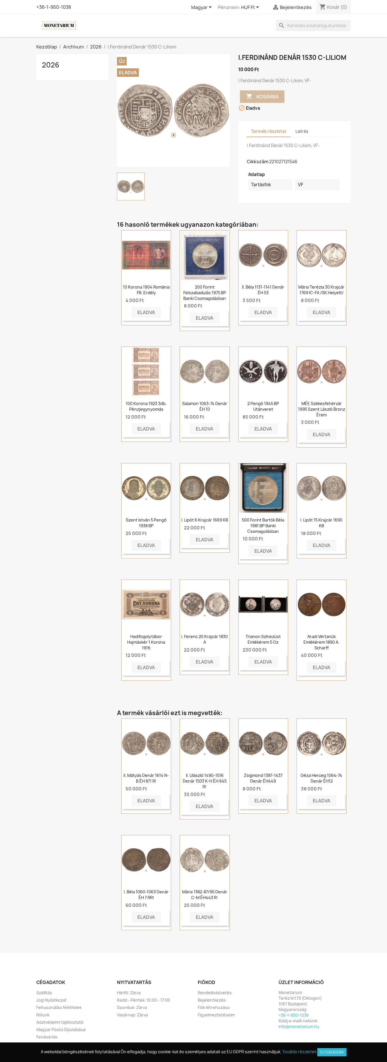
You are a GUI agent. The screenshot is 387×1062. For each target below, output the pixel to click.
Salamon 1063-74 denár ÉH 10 (204, 406)
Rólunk (42, 1015)
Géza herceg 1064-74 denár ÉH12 (321, 778)
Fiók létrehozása (213, 1007)
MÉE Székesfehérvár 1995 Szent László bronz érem (321, 409)
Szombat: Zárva (132, 1007)
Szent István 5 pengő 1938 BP (146, 522)
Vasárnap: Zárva (132, 1015)
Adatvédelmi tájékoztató (60, 1022)
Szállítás (44, 992)
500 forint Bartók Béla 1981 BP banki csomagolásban (263, 525)
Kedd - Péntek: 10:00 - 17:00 (143, 1000)
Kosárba (262, 96)
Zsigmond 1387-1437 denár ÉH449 (263, 778)
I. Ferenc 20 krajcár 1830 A (204, 639)
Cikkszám (257, 161)
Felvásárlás (47, 1037)
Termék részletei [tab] (268, 131)
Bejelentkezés (212, 1000)
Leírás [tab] (301, 131)
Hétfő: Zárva (129, 992)
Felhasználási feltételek (59, 1007)
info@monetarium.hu (298, 1026)
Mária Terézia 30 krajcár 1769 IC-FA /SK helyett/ (321, 289)
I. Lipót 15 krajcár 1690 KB (321, 522)
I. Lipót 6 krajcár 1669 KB (204, 520)
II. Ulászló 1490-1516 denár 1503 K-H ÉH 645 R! (205, 781)
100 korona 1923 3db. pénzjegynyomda (146, 406)
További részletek (299, 1051)
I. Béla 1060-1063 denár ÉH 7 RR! (146, 894)
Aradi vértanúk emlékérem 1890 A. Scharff (321, 642)
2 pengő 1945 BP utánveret (263, 406)
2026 (50, 65)
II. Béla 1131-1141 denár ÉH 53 (263, 289)
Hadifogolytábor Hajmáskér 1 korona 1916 (146, 642)
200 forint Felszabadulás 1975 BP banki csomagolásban (204, 292)
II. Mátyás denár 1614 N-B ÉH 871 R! (146, 778)
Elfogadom (331, 1052)
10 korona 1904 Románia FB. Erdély (146, 289)
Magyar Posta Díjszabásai (61, 1029)
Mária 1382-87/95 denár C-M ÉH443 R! (204, 894)
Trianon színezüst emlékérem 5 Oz (263, 639)
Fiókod (206, 982)
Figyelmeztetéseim (216, 1015)
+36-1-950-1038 (53, 7)
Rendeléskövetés (215, 992)
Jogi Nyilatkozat (51, 1000)
